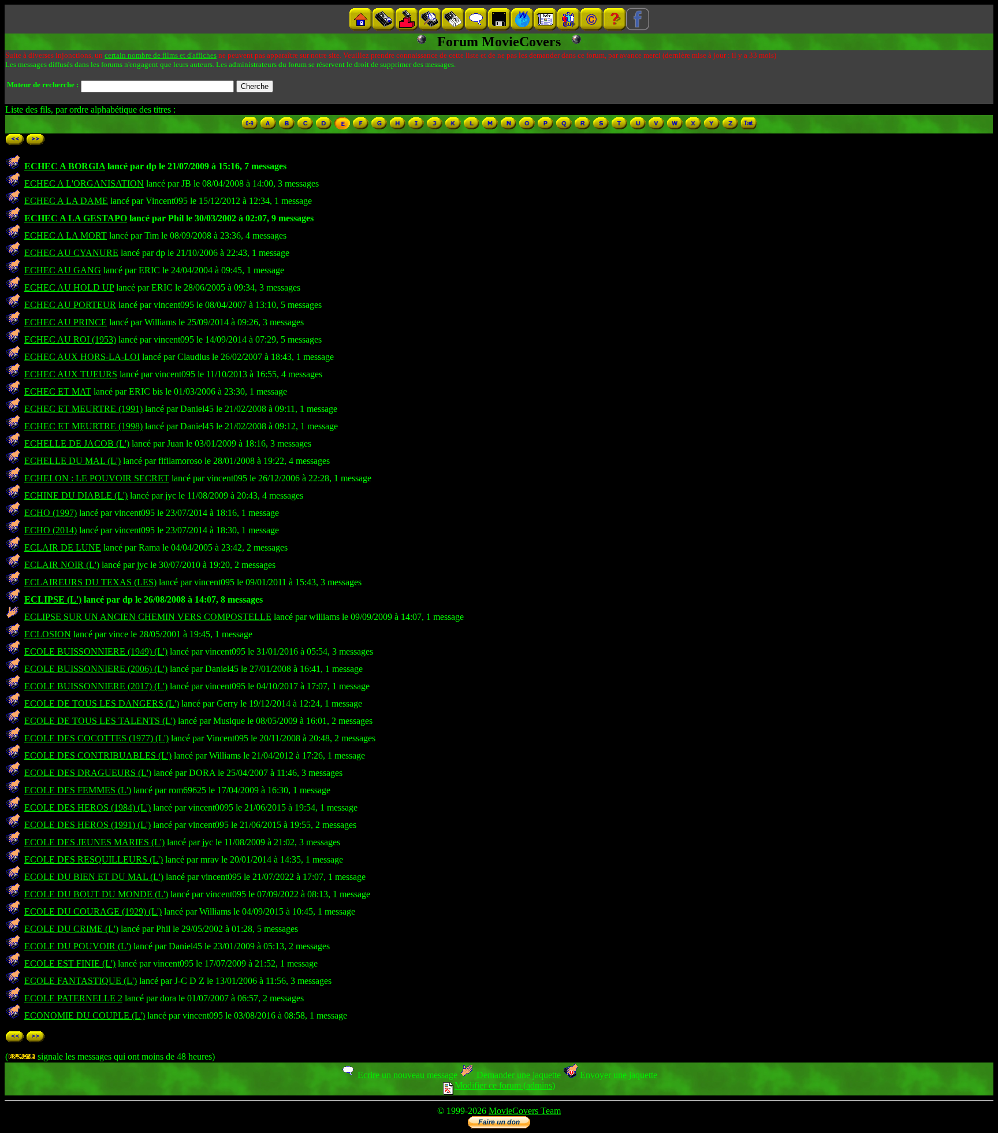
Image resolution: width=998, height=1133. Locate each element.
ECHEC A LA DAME (66, 201)
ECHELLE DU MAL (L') (72, 461)
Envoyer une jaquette (617, 1075)
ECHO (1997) (50, 513)
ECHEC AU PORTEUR (70, 305)
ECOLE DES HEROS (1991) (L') (87, 825)
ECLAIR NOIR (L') (61, 565)
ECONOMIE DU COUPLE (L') (84, 1015)
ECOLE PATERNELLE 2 (73, 998)
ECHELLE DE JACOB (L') (76, 443)
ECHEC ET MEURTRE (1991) (83, 409)
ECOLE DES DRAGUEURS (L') (87, 773)
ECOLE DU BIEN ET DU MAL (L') (93, 877)
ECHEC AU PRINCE (65, 322)
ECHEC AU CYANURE (71, 253)
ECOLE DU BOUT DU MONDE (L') (96, 894)
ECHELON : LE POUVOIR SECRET (96, 478)
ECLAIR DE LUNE (62, 547)
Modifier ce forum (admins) (505, 1085)
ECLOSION (47, 634)
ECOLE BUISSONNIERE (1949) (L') (95, 651)
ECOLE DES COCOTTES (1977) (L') (96, 738)
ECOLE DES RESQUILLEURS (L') (93, 859)
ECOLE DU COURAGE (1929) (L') (93, 911)
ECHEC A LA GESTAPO (75, 218)
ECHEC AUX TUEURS (70, 374)
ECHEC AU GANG (62, 270)
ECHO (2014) (50, 530)
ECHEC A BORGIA (64, 166)
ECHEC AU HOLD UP (69, 287)
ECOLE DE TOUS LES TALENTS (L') (100, 721)
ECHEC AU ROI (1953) (70, 339)
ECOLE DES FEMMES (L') (77, 790)
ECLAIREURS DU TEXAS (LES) (90, 582)
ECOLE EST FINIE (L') (70, 963)
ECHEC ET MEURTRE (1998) (83, 426)
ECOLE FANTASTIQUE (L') (80, 981)
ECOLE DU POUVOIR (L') (77, 946)
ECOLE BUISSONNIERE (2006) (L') (95, 669)
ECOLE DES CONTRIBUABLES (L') (98, 755)
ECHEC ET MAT (57, 391)
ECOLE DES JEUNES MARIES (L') (94, 842)
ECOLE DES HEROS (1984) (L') (87, 807)
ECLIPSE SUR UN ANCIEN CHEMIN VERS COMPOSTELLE (147, 617)
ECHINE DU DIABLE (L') (76, 495)
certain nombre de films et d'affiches (161, 55)
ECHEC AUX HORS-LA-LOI (82, 357)
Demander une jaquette (517, 1075)
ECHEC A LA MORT (65, 235)
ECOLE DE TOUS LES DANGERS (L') (101, 703)
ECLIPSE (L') (52, 599)
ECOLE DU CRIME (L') (71, 929)
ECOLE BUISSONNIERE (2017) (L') (95, 686)
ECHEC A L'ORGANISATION (84, 183)
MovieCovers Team (525, 1111)
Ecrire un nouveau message (406, 1075)
